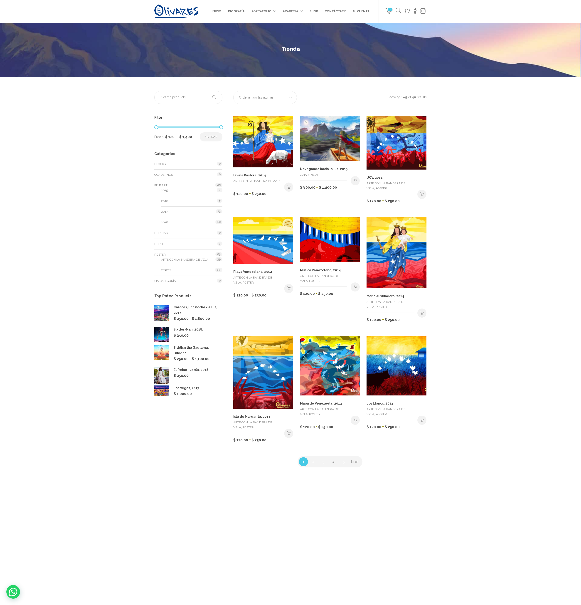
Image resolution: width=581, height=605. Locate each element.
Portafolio (261, 11)
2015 (164, 190)
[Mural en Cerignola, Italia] (371, 524)
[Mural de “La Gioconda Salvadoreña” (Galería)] (303, 547)
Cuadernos (163, 174)
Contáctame (335, 11)
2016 (164, 201)
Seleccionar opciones (288, 187)
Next (354, 462)
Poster (160, 254)
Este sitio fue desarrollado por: (290, 586)
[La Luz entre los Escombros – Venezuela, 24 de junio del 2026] (303, 524)
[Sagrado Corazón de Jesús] (394, 524)
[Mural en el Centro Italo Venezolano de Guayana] (326, 524)
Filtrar (211, 136)
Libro (158, 244)
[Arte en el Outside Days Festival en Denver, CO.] (349, 524)
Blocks (160, 164)
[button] (265, 97)
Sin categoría (165, 281)
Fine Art (160, 185)
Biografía (236, 11)
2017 (164, 211)
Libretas (161, 233)
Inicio (216, 11)
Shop (314, 11)
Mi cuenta (361, 11)
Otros (166, 270)
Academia (290, 11)
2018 (164, 222)
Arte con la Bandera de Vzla (184, 259)
